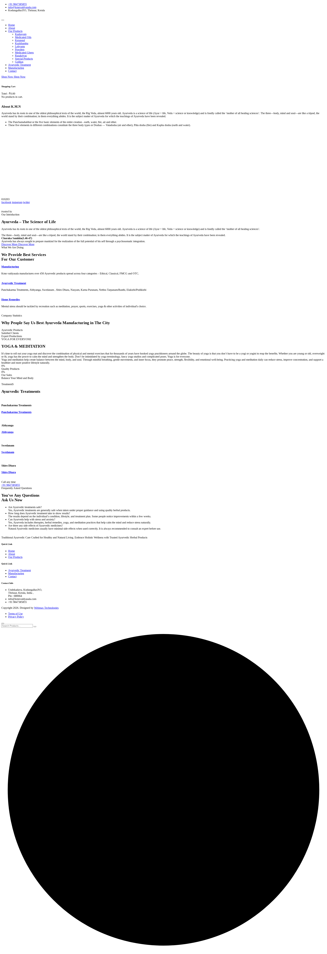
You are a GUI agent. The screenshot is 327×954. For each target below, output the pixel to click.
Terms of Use (15, 613)
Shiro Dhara (8, 472)
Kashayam (20, 34)
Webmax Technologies (46, 607)
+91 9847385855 (17, 4)
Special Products (24, 58)
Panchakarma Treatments (16, 412)
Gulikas (19, 61)
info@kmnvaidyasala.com (22, 7)
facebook (6, 202)
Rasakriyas (21, 55)
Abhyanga (7, 432)
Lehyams (20, 46)
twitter (26, 202)
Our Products (15, 31)
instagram (17, 202)
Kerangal (20, 40)
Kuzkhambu (21, 43)
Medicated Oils (23, 37)
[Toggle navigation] (2, 20)
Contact (12, 70)
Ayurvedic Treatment (19, 64)
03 (8, 199)
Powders (19, 49)
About (11, 28)
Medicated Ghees (24, 52)
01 (2, 199)
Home (11, 25)
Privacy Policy (16, 616)
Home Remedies (10, 299)
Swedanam (7, 452)
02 (5, 199)
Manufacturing (16, 67)
